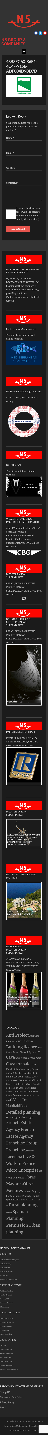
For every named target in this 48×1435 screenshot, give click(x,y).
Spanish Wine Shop (6, 1353)
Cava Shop (3, 1345)
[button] (24, 51)
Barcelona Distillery (6, 1318)
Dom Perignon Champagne (19, 1117)
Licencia (14, 1156)
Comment (12, 182)
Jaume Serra (29, 1151)
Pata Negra (27, 1191)
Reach (3, 1407)
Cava (10, 1057)
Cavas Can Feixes (22, 1076)
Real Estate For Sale (6, 1291)
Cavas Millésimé (28, 1095)
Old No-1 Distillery (6, 1334)
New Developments (6, 1295)
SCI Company (4, 1307)
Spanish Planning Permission (17, 1218)
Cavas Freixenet (31, 1091)
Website (10, 168)
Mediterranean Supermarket (9, 1369)
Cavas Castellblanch (31, 1080)
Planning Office (5, 1299)
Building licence (21, 1047)
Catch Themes (32, 1430)
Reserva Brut (18, 1199)
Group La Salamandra (7, 1322)
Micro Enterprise (22, 1170)
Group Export (4, 1330)
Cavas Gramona (14, 1095)
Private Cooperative (6, 1271)
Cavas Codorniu (14, 1091)
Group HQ (5, 1392)
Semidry (9, 1212)
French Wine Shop (6, 1357)
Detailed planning (23, 1112)
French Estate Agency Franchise (20, 1136)
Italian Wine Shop (6, 1361)
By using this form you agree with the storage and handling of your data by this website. (28, 214)
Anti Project (17, 1035)
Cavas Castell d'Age (16, 1084)
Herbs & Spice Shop (6, 1365)
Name (10, 138)
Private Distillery (5, 1264)
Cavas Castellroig (27, 1088)
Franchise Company (6, 1303)
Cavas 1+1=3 (25, 1069)
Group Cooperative (6, 1326)
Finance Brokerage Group (8, 1279)
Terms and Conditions (11, 1397)
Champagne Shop (6, 1349)
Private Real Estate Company (9, 1260)
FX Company (4, 1275)
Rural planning (23, 1204)
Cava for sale (18, 1063)
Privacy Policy (7, 1402)
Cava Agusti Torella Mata (28, 1058)
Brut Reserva (24, 1041)
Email (10, 153)
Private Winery (5, 1267)
